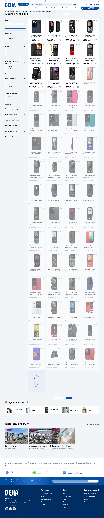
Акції (71, 1)
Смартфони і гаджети (34, 11)
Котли (36, 7)
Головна (7, 11)
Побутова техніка (23, 11)
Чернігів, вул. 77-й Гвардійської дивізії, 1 (15, 1)
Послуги (86, 499)
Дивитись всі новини (93, 424)
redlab (97, 515)
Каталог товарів (14, 11)
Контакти (90, 1)
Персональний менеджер (80, 1)
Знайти (75, 4)
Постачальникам (67, 502)
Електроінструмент (23, 7)
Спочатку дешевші (76, 14)
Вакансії (65, 507)
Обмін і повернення (89, 496)
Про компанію (67, 496)
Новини (66, 1)
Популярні (66, 14)
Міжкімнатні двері (50, 7)
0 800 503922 (50, 1)
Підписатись (93, 481)
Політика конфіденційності (21, 515)
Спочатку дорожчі (88, 14)
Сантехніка (65, 7)
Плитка (77, 7)
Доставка (86, 502)
